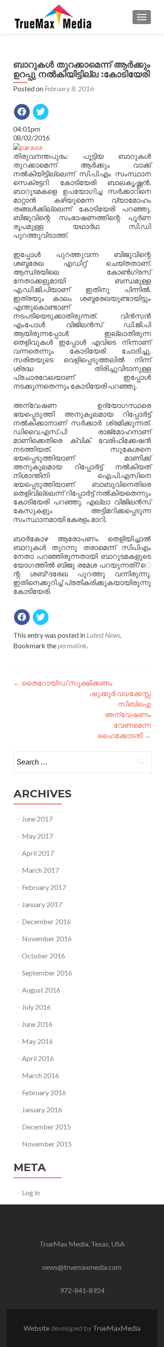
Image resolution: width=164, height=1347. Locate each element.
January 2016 (42, 1109)
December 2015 (46, 1126)
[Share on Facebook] (22, 112)
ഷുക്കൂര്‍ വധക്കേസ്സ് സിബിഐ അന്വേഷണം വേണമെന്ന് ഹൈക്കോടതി (120, 714)
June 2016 (37, 1024)
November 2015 (47, 1144)
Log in (31, 1192)
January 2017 (42, 904)
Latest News (103, 635)
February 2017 (44, 887)
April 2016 (38, 1058)
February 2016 (44, 1092)
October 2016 (43, 955)
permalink (72, 645)
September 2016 (47, 972)
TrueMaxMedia (116, 1328)
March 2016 (40, 1075)
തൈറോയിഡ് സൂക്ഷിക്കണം (62, 683)
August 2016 (41, 990)
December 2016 (46, 921)
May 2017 (37, 836)
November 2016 (47, 938)
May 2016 (37, 1041)
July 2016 (36, 1007)
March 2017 (40, 870)
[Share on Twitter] (41, 112)
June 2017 (37, 819)
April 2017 (38, 853)
